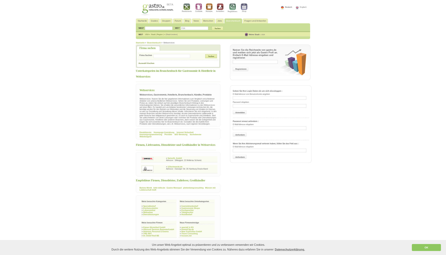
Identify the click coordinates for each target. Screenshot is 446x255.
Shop (244, 11)
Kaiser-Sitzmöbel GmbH (154, 227)
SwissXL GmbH (175, 158)
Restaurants (187, 11)
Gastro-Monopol (174, 188)
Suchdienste (195, 134)
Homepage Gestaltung (164, 132)
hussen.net (186, 236)
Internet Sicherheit (185, 132)
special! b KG (187, 227)
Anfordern (240, 135)
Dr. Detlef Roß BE (151, 236)
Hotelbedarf (186, 214)
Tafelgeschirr (187, 212)
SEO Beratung (180, 134)
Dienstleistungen (151, 214)
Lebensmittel (149, 210)
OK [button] (426, 247)
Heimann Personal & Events (156, 231)
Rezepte (209, 11)
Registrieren (232, 11)
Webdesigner (146, 137)
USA (263, 35)
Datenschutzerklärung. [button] (290, 249)
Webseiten (148, 212)
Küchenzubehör (150, 208)
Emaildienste (145, 132)
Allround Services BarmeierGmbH (158, 229)
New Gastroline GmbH (191, 231)
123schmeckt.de (175, 167)
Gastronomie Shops (190, 208)
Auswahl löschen (146, 63)
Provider (168, 134)
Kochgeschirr (187, 210)
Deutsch (288, 7)
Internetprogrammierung (151, 134)
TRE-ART (147, 234)
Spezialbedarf (149, 206)
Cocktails (198, 11)
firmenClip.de (187, 229)
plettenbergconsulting (193, 188)
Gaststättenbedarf (189, 206)
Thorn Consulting (189, 234)
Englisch (303, 7)
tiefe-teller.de (159, 188)
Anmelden (220, 11)
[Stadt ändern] (172, 34)
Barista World (146, 188)
